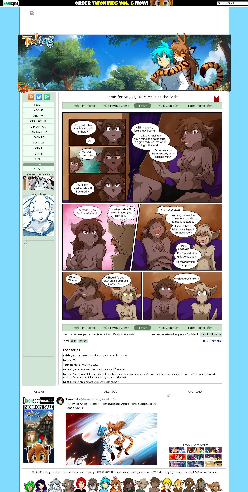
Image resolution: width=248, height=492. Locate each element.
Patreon (31, 97)
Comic (38, 105)
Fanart (39, 137)
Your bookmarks (211, 334)
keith (74, 341)
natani (83, 341)
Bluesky (39, 97)
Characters (38, 121)
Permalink (216, 341)
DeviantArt (38, 126)
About (39, 110)
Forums (39, 143)
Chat (38, 148)
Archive (38, 115)
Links (39, 153)
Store (38, 159)
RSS (205, 341)
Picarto (47, 97)
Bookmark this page (216, 98)
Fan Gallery (39, 132)
